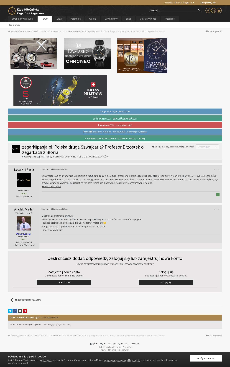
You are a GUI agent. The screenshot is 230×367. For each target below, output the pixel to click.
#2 (219, 209)
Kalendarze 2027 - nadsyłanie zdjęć (115, 125)
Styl (102, 343)
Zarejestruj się (208, 2)
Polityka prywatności (118, 343)
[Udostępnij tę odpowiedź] (214, 169)
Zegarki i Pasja (43, 156)
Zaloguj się (166, 282)
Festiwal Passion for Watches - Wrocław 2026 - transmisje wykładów (115, 131)
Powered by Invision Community (115, 350)
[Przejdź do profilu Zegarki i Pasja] (16, 149)
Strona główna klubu (22, 18)
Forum (44, 18)
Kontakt (136, 343)
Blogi (59, 18)
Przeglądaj (170, 18)
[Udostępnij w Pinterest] (25, 311)
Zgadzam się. (207, 358)
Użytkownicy (111, 18)
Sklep (128, 18)
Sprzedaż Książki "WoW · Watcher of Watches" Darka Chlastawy (115, 138)
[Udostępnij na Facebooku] (15, 311)
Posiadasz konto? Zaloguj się (179, 2)
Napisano (53, 169)
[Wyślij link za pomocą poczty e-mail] (20, 311)
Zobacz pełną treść (51, 186)
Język (93, 343)
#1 (219, 169)
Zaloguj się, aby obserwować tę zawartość (174, 146)
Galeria (92, 18)
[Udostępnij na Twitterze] (10, 311)
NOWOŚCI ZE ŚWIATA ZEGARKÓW (90, 156)
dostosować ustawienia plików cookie (122, 360)
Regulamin (14, 24)
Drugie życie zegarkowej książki (115, 111)
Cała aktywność (148, 18)
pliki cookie (46, 360)
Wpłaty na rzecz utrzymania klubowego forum (115, 118)
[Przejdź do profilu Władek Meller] (24, 223)
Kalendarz (76, 18)
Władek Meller (24, 209)
